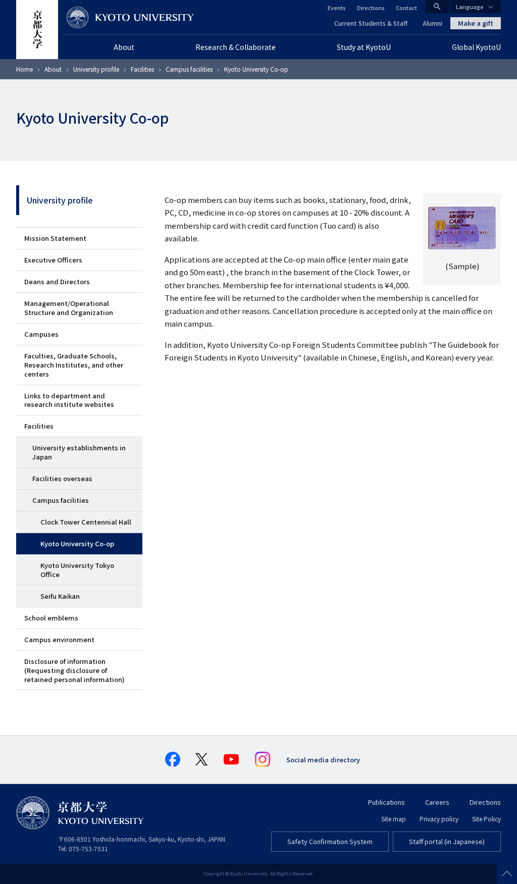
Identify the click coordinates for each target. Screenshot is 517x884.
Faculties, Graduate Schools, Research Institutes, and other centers (73, 365)
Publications (386, 802)
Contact (406, 8)
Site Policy (486, 818)
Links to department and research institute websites (69, 400)
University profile (96, 69)
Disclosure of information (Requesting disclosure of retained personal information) (74, 670)
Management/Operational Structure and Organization (68, 307)
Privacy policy (439, 818)
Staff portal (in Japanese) (447, 841)
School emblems (51, 617)
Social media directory (323, 759)
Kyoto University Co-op (77, 543)
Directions (371, 8)
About (53, 69)
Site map (393, 818)
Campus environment (59, 639)
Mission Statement (55, 238)
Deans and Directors (57, 281)
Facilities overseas (62, 478)
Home (24, 69)
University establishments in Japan (79, 452)
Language (470, 7)
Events (337, 8)
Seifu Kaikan (60, 596)
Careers (437, 802)
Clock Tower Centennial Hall (85, 522)
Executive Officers (53, 260)
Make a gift (475, 23)
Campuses (41, 334)
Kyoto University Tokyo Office (77, 569)
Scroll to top (507, 874)
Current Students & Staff (370, 23)
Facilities (142, 69)
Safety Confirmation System (330, 841)
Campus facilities (189, 69)
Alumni (432, 23)
